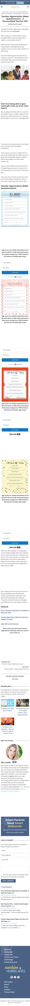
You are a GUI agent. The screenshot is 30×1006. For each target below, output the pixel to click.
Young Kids (8, 952)
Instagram (4, 791)
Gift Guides (13, 12)
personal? (16, 31)
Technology (8, 960)
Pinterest (17, 791)
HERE (21, 787)
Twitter (10, 791)
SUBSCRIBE (20, 3)
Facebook (23, 789)
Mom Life (7, 950)
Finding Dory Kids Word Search (7, 710)
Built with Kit (15, 434)
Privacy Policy (9, 992)
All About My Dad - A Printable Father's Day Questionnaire (22, 712)
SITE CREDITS (17, 1002)
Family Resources (10, 962)
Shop (6, 987)
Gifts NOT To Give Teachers (10, 624)
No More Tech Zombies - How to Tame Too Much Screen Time (7, 730)
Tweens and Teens (11, 957)
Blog (7, 12)
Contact (7, 989)
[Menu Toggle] (2, 7)
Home (3, 12)
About (6, 984)
